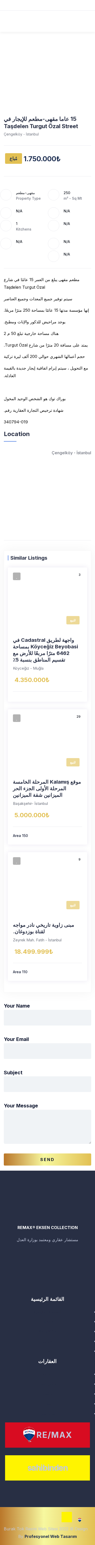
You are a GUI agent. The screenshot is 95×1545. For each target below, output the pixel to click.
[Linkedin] (41, 1520)
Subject (13, 1073)
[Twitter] (15, 1520)
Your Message (21, 1106)
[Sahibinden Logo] (67, 1517)
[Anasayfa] (47, 1208)
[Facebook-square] (28, 1520)
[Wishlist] (17, 576)
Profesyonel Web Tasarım (51, 1536)
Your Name (17, 1006)
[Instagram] (54, 1520)
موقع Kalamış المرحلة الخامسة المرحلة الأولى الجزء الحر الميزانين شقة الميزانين (47, 788)
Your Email (16, 1039)
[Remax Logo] (79, 1520)
